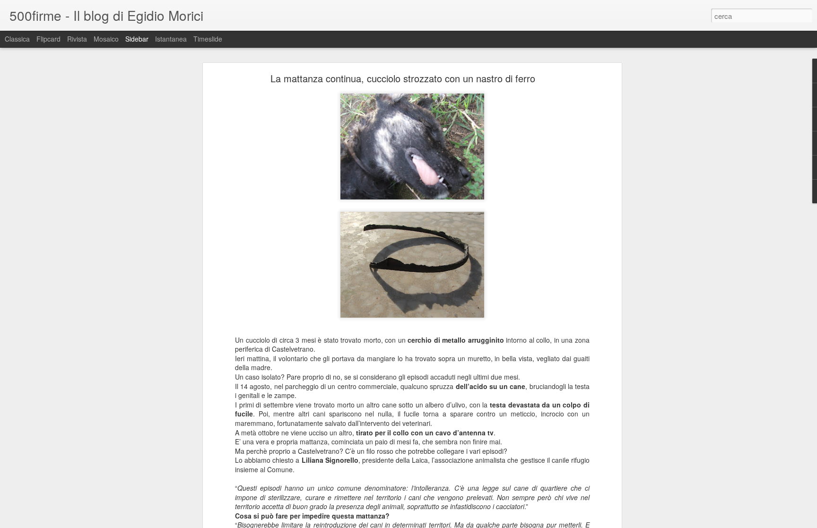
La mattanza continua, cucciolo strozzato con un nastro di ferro (402, 78)
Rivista (77, 38)
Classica (17, 38)
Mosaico (106, 38)
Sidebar (136, 38)
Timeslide (207, 38)
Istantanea (171, 38)
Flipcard (48, 38)
